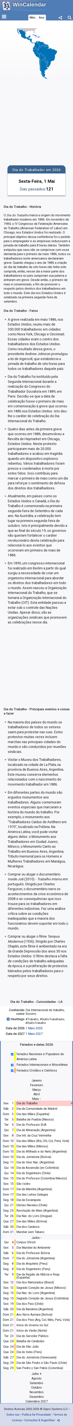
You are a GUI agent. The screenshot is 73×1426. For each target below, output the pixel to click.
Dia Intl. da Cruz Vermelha (33, 1135)
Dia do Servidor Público (32, 1336)
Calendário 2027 (37, 1401)
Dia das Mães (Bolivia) (31, 1221)
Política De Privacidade (36, 1414)
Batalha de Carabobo (30, 1341)
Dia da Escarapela (28, 1200)
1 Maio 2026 (34, 1028)
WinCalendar (29, 5)
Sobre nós (12, 1414)
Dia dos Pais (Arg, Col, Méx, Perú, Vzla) (43, 1320)
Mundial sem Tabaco (30, 1232)
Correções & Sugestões (39, 1420)
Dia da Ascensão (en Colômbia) (37, 1168)
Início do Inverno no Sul (32, 1325)
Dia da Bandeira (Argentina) (34, 1309)
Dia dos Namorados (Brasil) (35, 1282)
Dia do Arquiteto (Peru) (31, 1263)
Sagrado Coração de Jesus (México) (41, 1288)
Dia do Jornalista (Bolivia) (33, 1157)
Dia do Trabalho (27, 1103)
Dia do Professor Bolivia (33, 1253)
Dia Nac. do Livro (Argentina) (35, 1293)
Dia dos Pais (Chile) (29, 1304)
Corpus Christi (26, 1242)
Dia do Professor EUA (31, 1125)
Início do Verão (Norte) (31, 1330)
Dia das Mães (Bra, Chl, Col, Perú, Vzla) (42, 1141)
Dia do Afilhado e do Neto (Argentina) (41, 1151)
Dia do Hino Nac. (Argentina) (35, 1162)
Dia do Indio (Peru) (29, 1352)
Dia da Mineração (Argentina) (35, 1130)
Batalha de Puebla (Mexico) (35, 1119)
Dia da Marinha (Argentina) (34, 1189)
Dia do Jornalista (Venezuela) (36, 1357)
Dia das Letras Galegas (32, 1194)
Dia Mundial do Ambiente (33, 1247)
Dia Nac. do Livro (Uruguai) (34, 1216)
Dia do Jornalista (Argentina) (35, 1258)
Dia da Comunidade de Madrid (36, 1109)
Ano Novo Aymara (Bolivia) (34, 1314)
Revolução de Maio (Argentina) (37, 1210)
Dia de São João (27, 1346)
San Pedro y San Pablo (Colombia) (39, 1368)
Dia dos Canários (28, 1227)
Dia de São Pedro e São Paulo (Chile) (41, 1363)
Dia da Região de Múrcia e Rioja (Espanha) (37, 1276)
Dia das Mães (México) (32, 1146)
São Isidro (23, 1184)
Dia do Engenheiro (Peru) (33, 1269)
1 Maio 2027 (34, 1034)
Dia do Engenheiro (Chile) (33, 1173)
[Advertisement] (36, 122)
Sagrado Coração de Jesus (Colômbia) (42, 1298)
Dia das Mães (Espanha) (32, 1114)
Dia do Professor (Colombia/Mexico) (41, 1178)
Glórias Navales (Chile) (31, 1205)
